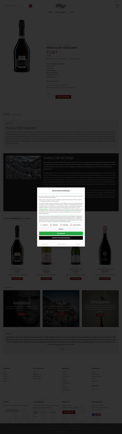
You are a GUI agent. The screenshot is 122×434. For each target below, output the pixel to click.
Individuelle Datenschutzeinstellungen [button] (61, 237)
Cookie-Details (45, 244)
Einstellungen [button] (68, 210)
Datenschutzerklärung (43, 209)
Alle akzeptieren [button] (61, 233)
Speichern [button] (61, 229)
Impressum (78, 244)
